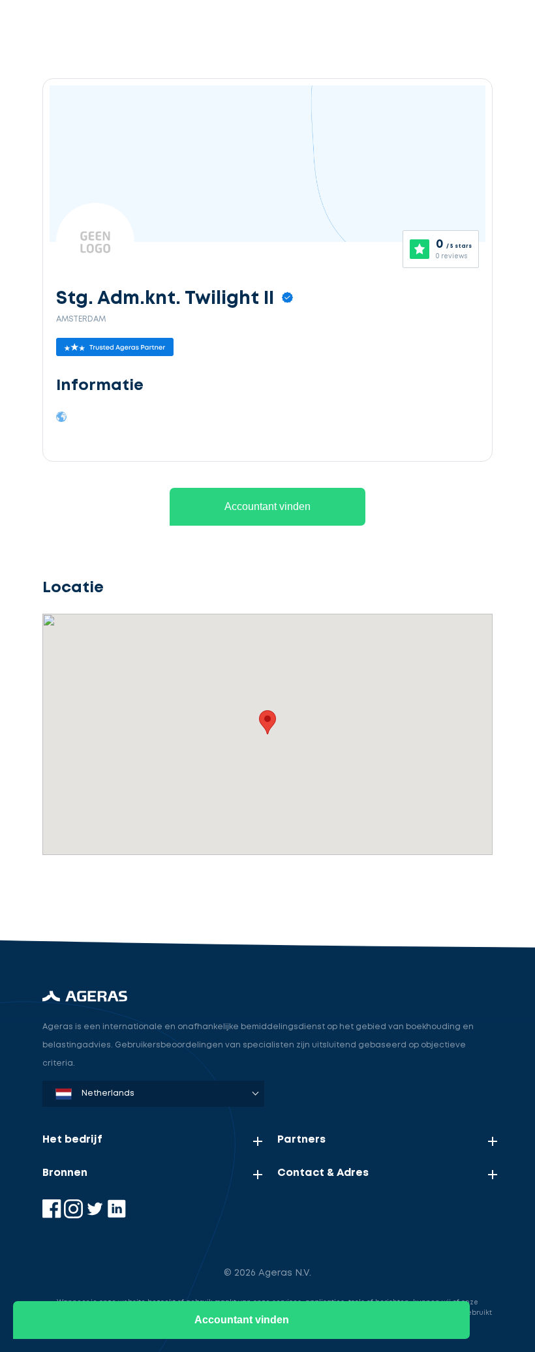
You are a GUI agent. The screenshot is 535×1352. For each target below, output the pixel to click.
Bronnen (64, 1173)
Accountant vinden (267, 506)
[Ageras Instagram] (74, 1215)
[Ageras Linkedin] (116, 1215)
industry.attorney (121, 893)
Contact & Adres (323, 1173)
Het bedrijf (72, 1140)
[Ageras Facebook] (53, 1215)
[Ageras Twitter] (96, 1215)
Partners (301, 1140)
